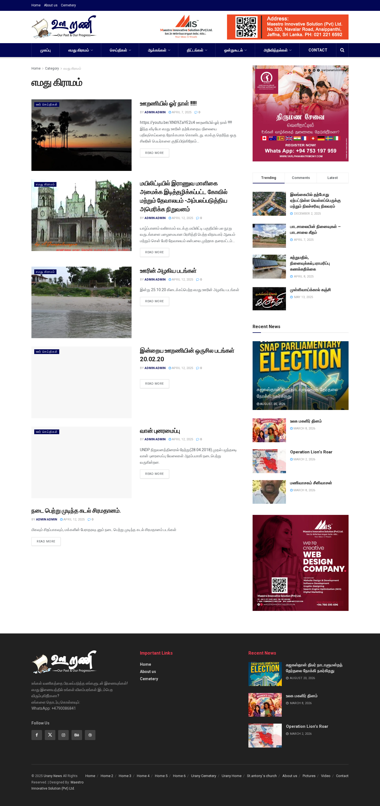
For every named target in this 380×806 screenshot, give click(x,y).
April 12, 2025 (182, 218)
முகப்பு (45, 50)
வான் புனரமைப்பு (160, 430)
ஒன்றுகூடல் (233, 50)
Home (36, 5)
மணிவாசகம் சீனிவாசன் (311, 482)
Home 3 (125, 776)
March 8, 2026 (304, 428)
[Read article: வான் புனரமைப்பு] (81, 462)
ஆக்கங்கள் (157, 50)
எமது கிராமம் (78, 50)
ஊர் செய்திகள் (47, 104)
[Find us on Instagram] (63, 735)
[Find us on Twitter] (50, 735)
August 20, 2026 (272, 404)
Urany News (53, 776)
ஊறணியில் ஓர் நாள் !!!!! (168, 103)
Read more (157, 152)
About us (51, 5)
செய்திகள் (118, 50)
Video (325, 776)
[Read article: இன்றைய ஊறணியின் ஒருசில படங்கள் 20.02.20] (81, 382)
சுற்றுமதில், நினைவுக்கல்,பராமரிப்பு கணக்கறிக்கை (310, 263)
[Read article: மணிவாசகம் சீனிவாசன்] (269, 492)
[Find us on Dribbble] (90, 735)
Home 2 (107, 776)
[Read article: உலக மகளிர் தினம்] (269, 430)
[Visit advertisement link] (247, 27)
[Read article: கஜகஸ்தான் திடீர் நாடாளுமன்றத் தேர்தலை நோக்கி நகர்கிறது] (301, 375)
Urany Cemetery (203, 776)
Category (52, 68)
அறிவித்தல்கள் (276, 50)
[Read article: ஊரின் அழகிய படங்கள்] (81, 302)
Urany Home (231, 776)
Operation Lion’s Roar (311, 451)
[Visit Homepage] (64, 27)
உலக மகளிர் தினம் (306, 421)
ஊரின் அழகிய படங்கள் (168, 270)
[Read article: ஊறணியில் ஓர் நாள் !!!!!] (81, 135)
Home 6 (179, 776)
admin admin (155, 112)
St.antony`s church (262, 776)
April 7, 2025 (181, 112)
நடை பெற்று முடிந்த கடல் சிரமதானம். (76, 510)
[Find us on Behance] (76, 735)
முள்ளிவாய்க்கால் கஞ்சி (310, 289)
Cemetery (68, 5)
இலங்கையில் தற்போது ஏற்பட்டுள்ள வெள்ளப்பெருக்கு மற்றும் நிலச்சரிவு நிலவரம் (315, 200)
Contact (318, 50)
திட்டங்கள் (195, 50)
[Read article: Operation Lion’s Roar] (269, 461)
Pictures (309, 776)
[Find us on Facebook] (36, 735)
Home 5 (161, 776)
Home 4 (143, 776)
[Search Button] (342, 50)
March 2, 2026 (304, 459)
